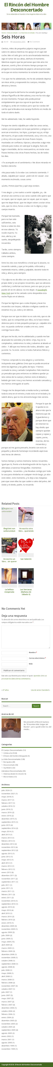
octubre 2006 (7, 1011)
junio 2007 (6, 995)
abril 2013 (6, 834)
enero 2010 (6, 923)
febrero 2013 (7, 841)
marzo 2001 (7, 1039)
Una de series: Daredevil (40, 690)
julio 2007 (6, 992)
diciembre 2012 (8, 844)
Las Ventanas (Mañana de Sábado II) (26, 592)
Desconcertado (9, 765)
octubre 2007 (7, 989)
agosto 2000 (7, 1042)
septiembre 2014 (8, 828)
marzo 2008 (7, 979)
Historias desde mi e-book (13, 774)
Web (31, 664)
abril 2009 (6, 945)
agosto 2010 (7, 907)
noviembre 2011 (8, 879)
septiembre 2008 (8, 964)
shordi (5, 42)
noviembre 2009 (8, 929)
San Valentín (26, 559)
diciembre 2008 (8, 954)
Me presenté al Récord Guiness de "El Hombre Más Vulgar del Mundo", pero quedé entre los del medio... (37, 725)
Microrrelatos (8, 777)
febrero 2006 (7, 1014)
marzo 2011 (7, 891)
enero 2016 (6, 815)
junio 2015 (6, 825)
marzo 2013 (7, 838)
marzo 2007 (7, 1001)
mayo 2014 (6, 831)
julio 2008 (6, 970)
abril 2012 (6, 863)
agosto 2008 (7, 967)
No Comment (35, 42)
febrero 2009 (7, 951)
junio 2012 (6, 856)
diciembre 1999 (8, 1046)
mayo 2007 (6, 998)
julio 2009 (6, 935)
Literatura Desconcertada (12, 771)
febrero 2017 (7, 803)
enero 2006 (6, 1017)
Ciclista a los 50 (9, 753)
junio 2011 (6, 888)
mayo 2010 (6, 910)
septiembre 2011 (8, 882)
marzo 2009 (7, 948)
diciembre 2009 (8, 926)
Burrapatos (7, 762)
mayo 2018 (6, 797)
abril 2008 (6, 976)
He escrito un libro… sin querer (9, 560)
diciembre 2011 (8, 875)
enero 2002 (6, 1036)
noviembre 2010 (8, 901)
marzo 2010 (7, 916)
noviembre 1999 (8, 1049)
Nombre (33, 652)
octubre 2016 (7, 806)
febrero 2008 (7, 982)
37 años (6, 690)
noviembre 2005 (8, 1024)
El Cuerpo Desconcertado (12, 750)
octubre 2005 (7, 1027)
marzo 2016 (7, 812)
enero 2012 (6, 872)
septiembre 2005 (8, 1030)
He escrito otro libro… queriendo (26, 529)
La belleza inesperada (9, 590)
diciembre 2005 (8, 1020)
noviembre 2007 (8, 986)
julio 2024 (6, 790)
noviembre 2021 (8, 793)
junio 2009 (6, 938)
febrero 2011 (7, 894)
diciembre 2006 (8, 1008)
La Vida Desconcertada (11, 759)
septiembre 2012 (8, 850)
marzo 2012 (7, 866)
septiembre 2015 (8, 822)
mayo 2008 (6, 973)
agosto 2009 (7, 932)
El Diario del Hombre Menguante (15, 756)
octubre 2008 (7, 960)
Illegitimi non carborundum (9, 529)
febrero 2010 (7, 919)
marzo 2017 (7, 800)
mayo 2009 (6, 942)
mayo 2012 (6, 860)
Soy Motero (7, 768)
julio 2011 (6, 885)
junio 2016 (6, 809)
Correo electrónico (37, 658)
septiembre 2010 (8, 904)
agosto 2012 (7, 853)
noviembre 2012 (8, 847)
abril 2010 (6, 913)
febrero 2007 (7, 1005)
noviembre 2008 (8, 957)
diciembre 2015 (8, 819)
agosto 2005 (7, 1033)
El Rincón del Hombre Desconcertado (26, 7)
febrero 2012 (7, 869)
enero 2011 (6, 897)
